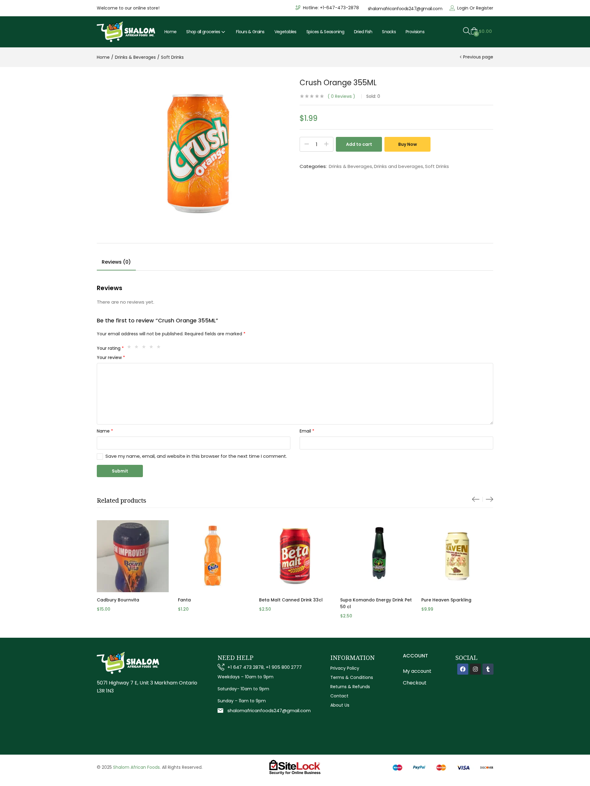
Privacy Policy (344, 668)
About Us (339, 705)
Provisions (415, 32)
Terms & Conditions (351, 677)
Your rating (110, 348)
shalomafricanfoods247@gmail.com (405, 9)
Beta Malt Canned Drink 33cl (291, 600)
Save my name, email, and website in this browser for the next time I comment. (196, 456)
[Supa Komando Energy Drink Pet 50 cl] (376, 556)
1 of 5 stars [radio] (130, 348)
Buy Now (407, 144)
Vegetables (285, 32)
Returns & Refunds (350, 687)
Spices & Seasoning (325, 32)
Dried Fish (363, 32)
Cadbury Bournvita (118, 600)
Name (105, 431)
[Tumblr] (488, 669)
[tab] (116, 263)
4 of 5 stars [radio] (152, 348)
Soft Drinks (172, 57)
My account (417, 671)
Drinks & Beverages (135, 57)
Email (307, 431)
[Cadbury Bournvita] (133, 556)
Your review (111, 357)
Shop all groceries (203, 32)
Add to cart (359, 144)
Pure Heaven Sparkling (446, 600)
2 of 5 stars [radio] (138, 348)
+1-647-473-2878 (339, 8)
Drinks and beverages (398, 166)
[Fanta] (214, 556)
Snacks (389, 32)
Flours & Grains (250, 32)
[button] (481, 31)
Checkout (415, 682)
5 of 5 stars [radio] (160, 348)
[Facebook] (462, 669)
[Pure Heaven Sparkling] (457, 556)
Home (170, 32)
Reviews (341, 96)
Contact (339, 696)
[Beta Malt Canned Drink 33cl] (295, 556)
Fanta (184, 600)
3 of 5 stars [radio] (145, 348)
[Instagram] (475, 669)
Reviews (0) (116, 261)
